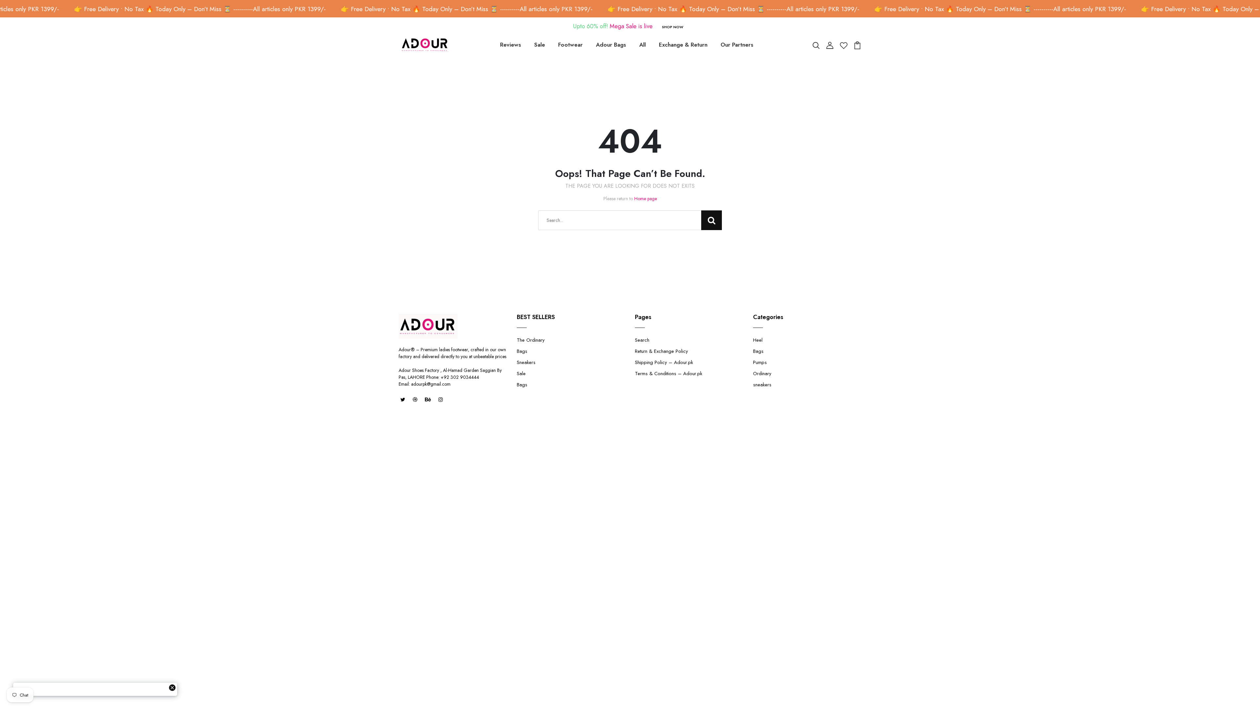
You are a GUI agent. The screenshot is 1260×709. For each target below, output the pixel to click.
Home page (645, 198)
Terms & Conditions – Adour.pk (668, 373)
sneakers (762, 384)
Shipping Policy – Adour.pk (664, 362)
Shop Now (672, 27)
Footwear (570, 45)
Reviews (510, 45)
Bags (522, 351)
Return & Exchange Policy (661, 351)
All (642, 45)
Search (642, 340)
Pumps (760, 362)
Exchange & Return (683, 45)
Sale (539, 45)
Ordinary (762, 373)
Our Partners (737, 45)
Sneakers (526, 362)
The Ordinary (531, 340)
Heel (758, 340)
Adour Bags (611, 45)
